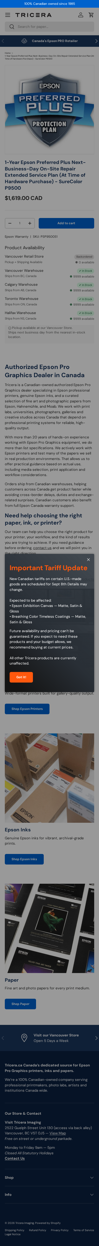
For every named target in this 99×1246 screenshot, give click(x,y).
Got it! (21, 677)
